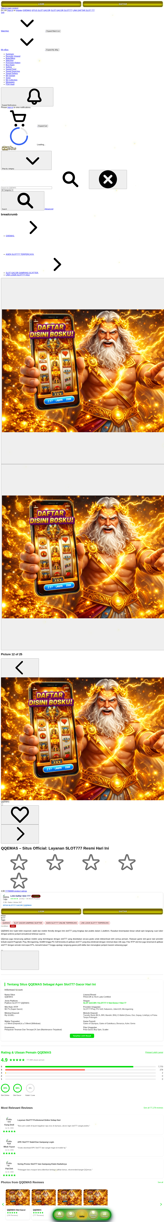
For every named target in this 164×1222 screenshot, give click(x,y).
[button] (22, 200)
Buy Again (10, 65)
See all (160, 1182)
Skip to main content (9, 8)
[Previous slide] (3, 1204)
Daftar (82, 1216)
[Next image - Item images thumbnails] (20, 834)
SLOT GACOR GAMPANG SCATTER (28, 923)
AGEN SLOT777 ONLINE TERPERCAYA (61, 923)
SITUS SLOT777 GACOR (13, 905)
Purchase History (13, 63)
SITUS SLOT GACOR (41, 10)
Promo (70, 1216)
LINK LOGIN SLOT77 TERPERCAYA (95, 923)
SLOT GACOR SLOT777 (61, 10)
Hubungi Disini (93, 1216)
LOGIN (41, 4)
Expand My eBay (52, 50)
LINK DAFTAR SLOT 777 (84, 10)
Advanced (49, 209)
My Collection (11, 80)
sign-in (10, 107)
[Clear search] (108, 179)
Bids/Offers (10, 58)
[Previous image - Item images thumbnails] (20, 667)
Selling (9, 67)
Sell (2, 13)
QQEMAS (27, 10)
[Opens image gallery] (2, 804)
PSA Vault (10, 84)
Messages (10, 82)
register (19, 10)
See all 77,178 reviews (153, 1108)
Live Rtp (105, 1216)
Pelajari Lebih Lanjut (154, 1052)
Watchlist (9, 60)
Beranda (59, 1216)
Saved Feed (11, 69)
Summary (10, 54)
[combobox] (26, 187)
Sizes (8, 78)
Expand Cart (42, 126)
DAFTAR (123, 4)
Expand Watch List (53, 31)
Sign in (10, 10)
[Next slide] (161, 1204)
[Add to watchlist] (20, 814)
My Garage (10, 76)
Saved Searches (13, 71)
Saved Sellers (12, 73)
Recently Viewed (13, 56)
